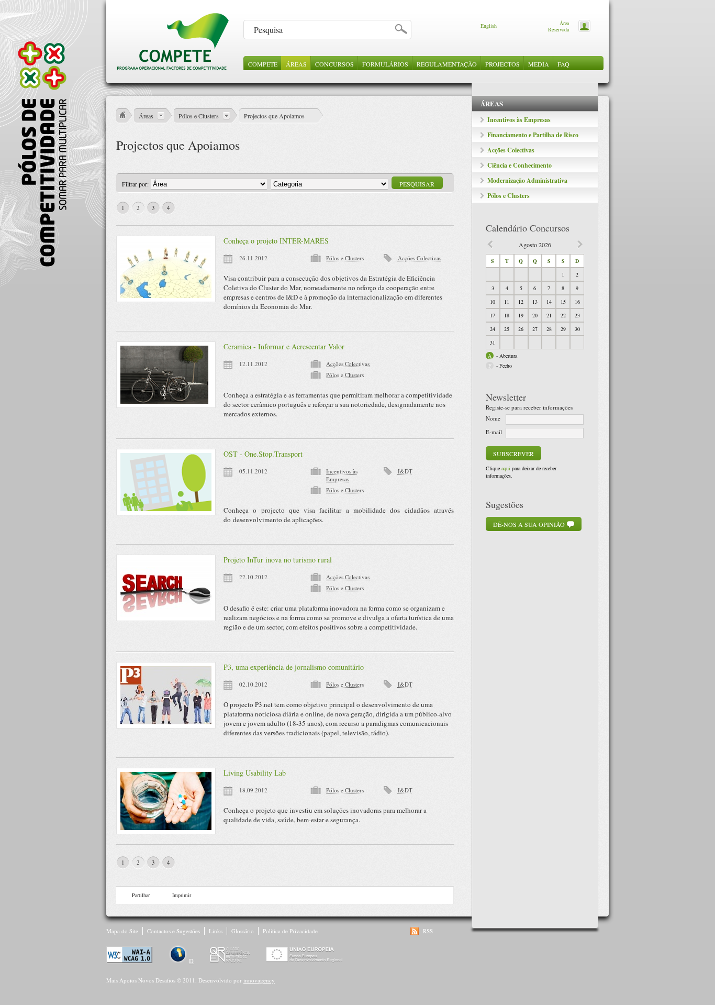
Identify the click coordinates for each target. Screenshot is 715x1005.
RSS (428, 931)
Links (215, 931)
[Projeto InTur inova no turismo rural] (166, 588)
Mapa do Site (122, 931)
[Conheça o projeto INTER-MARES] (166, 269)
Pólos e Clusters (508, 195)
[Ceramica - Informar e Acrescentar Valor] (166, 374)
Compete (262, 64)
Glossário (242, 931)
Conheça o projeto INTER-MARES (276, 241)
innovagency (259, 980)
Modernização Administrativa (527, 180)
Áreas (296, 64)
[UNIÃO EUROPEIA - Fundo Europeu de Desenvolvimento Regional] (304, 961)
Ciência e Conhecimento (519, 165)
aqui (505, 468)
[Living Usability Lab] (166, 801)
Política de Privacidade (290, 931)
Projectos (502, 64)
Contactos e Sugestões (173, 931)
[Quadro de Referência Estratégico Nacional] (231, 961)
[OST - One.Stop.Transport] (166, 482)
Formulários (385, 64)
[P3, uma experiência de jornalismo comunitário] (166, 695)
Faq (563, 64)
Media (538, 64)
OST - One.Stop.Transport (263, 454)
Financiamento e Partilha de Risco (532, 134)
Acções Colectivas (510, 150)
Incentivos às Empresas (519, 119)
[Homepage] (173, 68)
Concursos (334, 64)
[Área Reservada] (582, 25)
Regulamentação (447, 64)
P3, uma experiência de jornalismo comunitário (294, 667)
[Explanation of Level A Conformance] (130, 961)
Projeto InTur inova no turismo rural (278, 560)
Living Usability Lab (255, 773)
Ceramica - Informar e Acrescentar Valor (284, 346)
